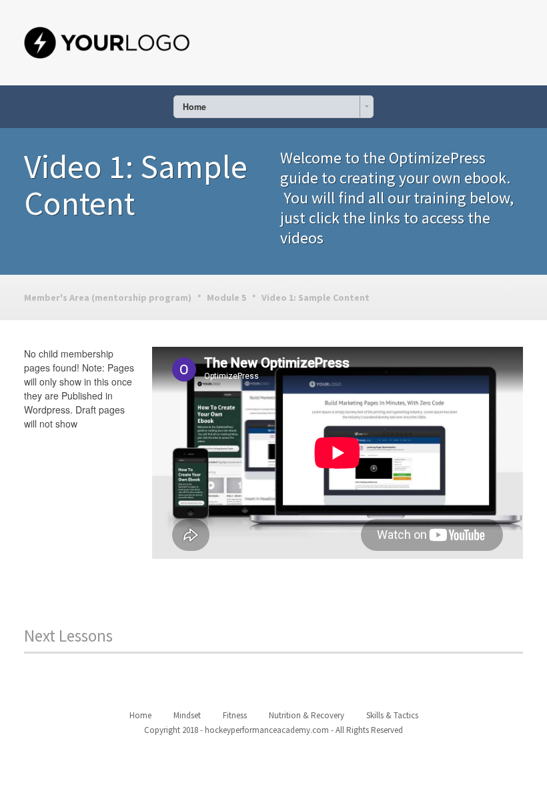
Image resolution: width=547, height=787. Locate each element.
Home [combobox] (194, 107)
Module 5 (226, 297)
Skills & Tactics (392, 715)
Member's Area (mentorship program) (107, 297)
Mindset (187, 715)
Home (140, 715)
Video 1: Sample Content (315, 297)
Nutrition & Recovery (306, 715)
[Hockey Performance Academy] (107, 40)
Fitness (235, 715)
